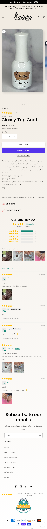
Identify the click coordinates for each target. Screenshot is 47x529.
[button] (2, 16)
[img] (7, 274)
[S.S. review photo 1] (7, 398)
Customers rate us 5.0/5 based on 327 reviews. (29, 494)
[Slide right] (28, 104)
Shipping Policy (9, 467)
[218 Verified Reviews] (23, 514)
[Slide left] (18, 104)
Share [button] (6, 108)
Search (6, 447)
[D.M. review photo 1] (7, 294)
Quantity (4, 132)
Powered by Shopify (29, 528)
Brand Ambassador (10, 457)
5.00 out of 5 (29, 224)
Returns (6, 477)
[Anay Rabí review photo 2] (19, 367)
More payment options (23, 156)
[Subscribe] (40, 435)
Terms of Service (10, 462)
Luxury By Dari (21, 528)
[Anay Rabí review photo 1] (7, 367)
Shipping (4, 128)
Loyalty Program (9, 452)
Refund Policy (9, 472)
